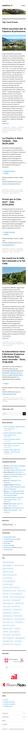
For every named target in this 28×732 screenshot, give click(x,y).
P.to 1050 (19, 622)
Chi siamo (5, 713)
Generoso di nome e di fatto (12, 439)
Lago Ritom (19, 603)
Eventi (5, 543)
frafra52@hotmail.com (9, 394)
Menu (23, 5)
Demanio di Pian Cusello (11, 587)
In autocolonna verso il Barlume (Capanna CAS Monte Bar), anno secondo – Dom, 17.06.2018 (13, 356)
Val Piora (18, 641)
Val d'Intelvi (16, 635)
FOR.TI (6, 594)
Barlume (12, 368)
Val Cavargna (14, 631)
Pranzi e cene (7, 545)
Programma (5, 193)
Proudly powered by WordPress (16, 729)
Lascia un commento (14, 193)
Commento (5, 128)
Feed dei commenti (9, 704)
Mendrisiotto (7, 616)
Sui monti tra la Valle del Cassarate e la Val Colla (13, 261)
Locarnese (7, 609)
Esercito (21, 590)
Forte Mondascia (16, 594)
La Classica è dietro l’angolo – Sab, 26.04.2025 (12, 141)
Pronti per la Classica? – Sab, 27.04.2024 (12, 202)
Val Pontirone (8, 644)
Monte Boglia (8, 619)
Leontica (6, 606)
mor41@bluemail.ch (8, 245)
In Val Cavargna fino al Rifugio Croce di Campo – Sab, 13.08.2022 (14, 510)
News (4, 720)
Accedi (5, 700)
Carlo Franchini (8, 497)
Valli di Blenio (8, 641)
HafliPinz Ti (7, 6)
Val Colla (6, 635)
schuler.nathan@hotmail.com (11, 184)
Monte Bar (10, 130)
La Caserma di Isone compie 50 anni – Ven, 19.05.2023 (13, 499)
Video (14, 130)
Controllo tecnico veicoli (11, 539)
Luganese (4, 130)
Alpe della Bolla (8, 562)
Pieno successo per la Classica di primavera (14, 30)
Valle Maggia (20, 638)
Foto (9, 128)
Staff (5, 631)
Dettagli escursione (9, 171)
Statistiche (7, 549)
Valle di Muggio (8, 638)
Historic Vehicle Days (16, 128)
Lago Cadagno (8, 603)
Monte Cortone (8, 622)
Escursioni (13, 127)
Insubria (6, 600)
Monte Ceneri (19, 619)
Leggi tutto (5, 123)
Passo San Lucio (8, 625)
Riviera (17, 628)
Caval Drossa (20, 127)
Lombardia (17, 609)
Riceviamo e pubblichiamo (11, 547)
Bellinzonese (8, 568)
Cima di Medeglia (9, 581)
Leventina (15, 606)
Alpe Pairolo (18, 565)
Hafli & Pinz (5, 717)
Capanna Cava (8, 571)
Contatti (4, 724)
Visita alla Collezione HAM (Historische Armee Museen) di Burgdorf (14, 487)
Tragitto (6, 173)
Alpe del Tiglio (8, 565)
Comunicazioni (8, 537)
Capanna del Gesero (10, 575)
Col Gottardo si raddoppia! (18, 466)
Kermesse (16, 600)
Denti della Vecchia (9, 590)
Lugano (16, 612)
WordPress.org (8, 706)
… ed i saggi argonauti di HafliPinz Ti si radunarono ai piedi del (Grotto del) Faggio (14, 493)
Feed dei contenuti (9, 702)
